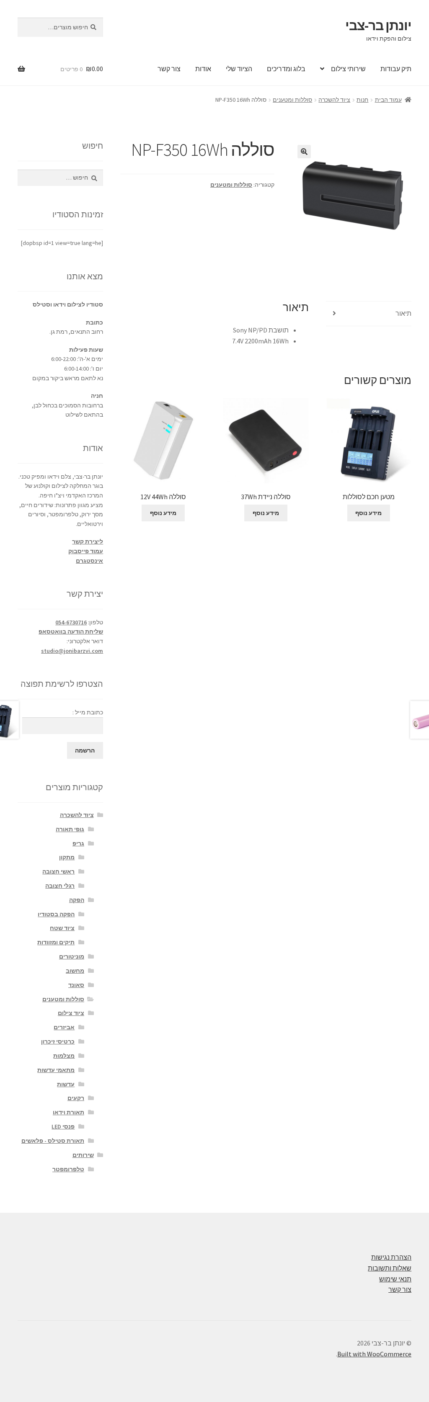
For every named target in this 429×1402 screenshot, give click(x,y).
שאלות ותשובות (389, 1268)
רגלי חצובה (60, 885)
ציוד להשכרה (334, 99)
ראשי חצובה (58, 871)
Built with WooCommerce (374, 1354)
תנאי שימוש (395, 1279)
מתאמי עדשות (56, 1070)
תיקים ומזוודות (56, 942)
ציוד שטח (62, 928)
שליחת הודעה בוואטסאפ (71, 631)
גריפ (78, 843)
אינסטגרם (89, 560)
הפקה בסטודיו (56, 914)
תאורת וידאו (68, 1112)
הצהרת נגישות (391, 1257)
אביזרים (64, 1027)
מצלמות (64, 1055)
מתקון (67, 857)
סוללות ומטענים (292, 99)
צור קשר (169, 68)
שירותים (83, 1155)
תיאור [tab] (403, 313)
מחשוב (75, 970)
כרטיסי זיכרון (58, 1041)
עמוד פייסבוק (85, 551)
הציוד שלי (239, 68)
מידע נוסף (368, 513)
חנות (362, 99)
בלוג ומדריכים (286, 68)
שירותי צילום (348, 68)
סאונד (76, 985)
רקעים (75, 1098)
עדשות (66, 1084)
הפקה (76, 900)
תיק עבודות (395, 68)
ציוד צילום (71, 1013)
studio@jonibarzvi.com (72, 651)
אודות (203, 68)
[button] (304, 151)
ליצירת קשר (87, 541)
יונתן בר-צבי (378, 25)
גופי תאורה (70, 829)
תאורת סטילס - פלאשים (52, 1140)
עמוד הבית (388, 99)
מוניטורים (71, 956)
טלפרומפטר (68, 1169)
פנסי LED (63, 1126)
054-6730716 (71, 622)
